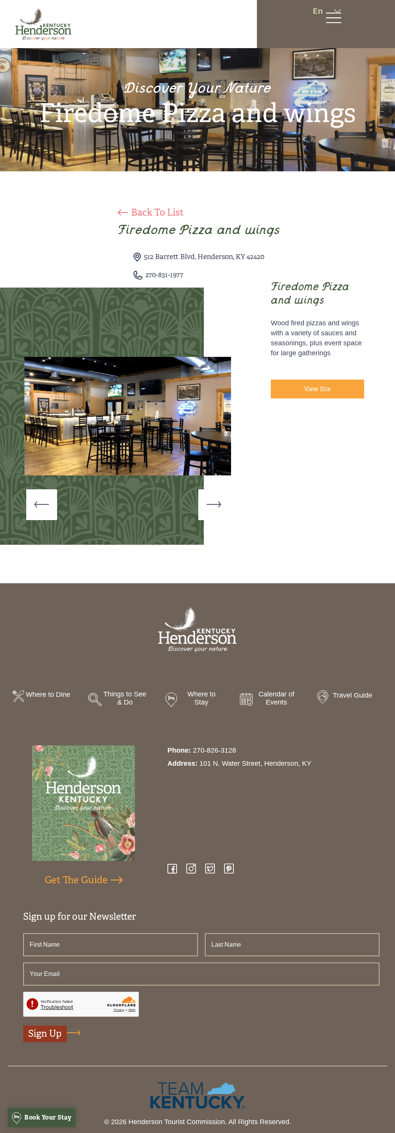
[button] (41, 504)
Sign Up (45, 1033)
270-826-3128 (214, 750)
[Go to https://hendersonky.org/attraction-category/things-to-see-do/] (121, 700)
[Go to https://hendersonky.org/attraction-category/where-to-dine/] (45, 697)
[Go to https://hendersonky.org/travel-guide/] (349, 697)
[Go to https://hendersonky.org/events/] (273, 700)
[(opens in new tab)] (197, 1095)
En (317, 11)
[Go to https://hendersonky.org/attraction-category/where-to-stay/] (197, 700)
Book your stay (47, 1117)
